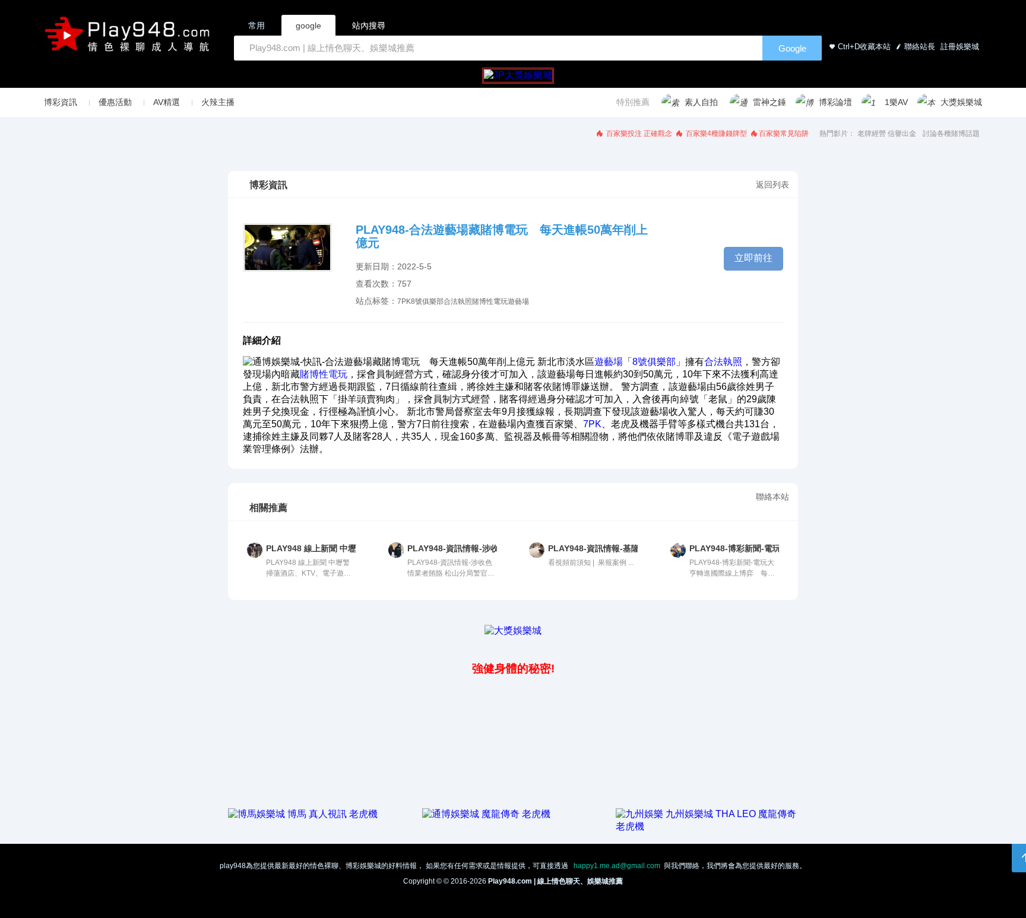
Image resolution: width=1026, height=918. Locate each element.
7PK (404, 301)
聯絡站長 (919, 46)
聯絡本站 (772, 496)
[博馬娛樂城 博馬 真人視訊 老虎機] (303, 814)
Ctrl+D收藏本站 (864, 46)
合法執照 (458, 301)
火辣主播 (218, 102)
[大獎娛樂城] (513, 630)
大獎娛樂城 (961, 102)
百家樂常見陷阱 (784, 133)
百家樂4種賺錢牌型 (715, 133)
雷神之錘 (769, 102)
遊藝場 (518, 301)
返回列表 (772, 184)
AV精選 (166, 102)
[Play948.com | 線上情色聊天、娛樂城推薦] (129, 39)
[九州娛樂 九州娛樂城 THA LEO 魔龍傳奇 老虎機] (707, 826)
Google (792, 48)
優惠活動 (115, 102)
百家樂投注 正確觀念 (638, 133)
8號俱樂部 (427, 301)
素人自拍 (701, 102)
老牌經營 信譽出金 (886, 133)
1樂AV (896, 102)
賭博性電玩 (490, 301)
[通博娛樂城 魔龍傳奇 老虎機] (486, 814)
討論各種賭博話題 (951, 133)
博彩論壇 (835, 102)
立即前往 (753, 258)
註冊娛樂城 (958, 46)
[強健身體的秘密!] (229, 642)
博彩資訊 (60, 102)
